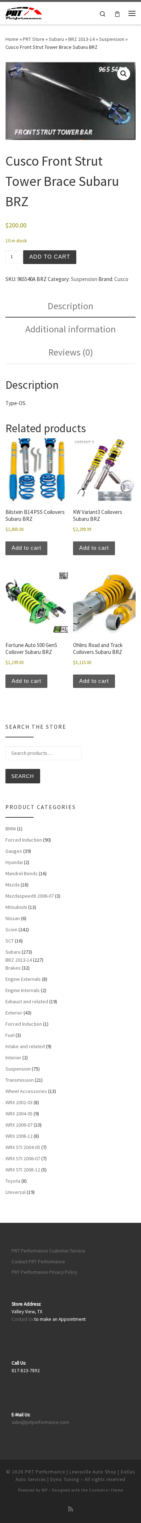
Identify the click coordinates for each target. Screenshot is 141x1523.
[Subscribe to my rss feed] (70, 1509)
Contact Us (22, 1319)
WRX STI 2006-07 (22, 1158)
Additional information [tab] (70, 329)
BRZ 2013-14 (81, 39)
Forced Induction (23, 840)
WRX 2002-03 (19, 1102)
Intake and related (25, 1046)
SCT (9, 940)
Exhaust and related (26, 1001)
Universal (15, 1192)
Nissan (12, 918)
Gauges (13, 851)
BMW (10, 828)
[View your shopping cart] (117, 13)
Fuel (9, 1035)
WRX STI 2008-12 (22, 1169)
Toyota (12, 1181)
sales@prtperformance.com (40, 1422)
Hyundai (14, 862)
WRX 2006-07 (19, 1125)
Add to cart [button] (26, 548)
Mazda (12, 884)
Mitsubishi (16, 907)
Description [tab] (70, 306)
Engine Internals (22, 990)
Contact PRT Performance (38, 1262)
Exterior (13, 1012)
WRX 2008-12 (19, 1136)
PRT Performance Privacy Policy (44, 1272)
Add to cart (49, 257)
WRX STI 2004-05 (22, 1147)
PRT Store (33, 39)
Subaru (56, 39)
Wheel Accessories (26, 1091)
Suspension (111, 39)
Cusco (121, 279)
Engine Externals (23, 979)
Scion (11, 929)
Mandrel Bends (21, 873)
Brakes (13, 968)
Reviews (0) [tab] (70, 352)
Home (11, 39)
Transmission (19, 1080)
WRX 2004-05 (19, 1113)
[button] (123, 73)
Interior (13, 1057)
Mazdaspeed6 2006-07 (29, 896)
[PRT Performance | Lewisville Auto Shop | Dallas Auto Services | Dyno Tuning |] (23, 12)
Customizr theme (106, 1490)
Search (22, 776)
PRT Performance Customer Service (48, 1251)
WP (45, 1490)
